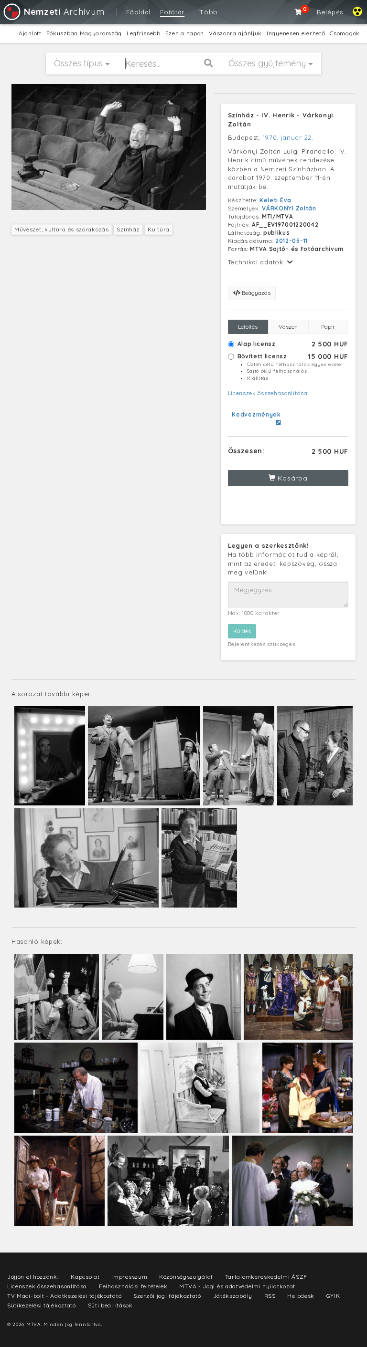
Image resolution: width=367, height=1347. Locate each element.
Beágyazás (255, 292)
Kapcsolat (85, 1276)
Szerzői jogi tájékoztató (167, 1295)
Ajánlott (30, 33)
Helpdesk (300, 1295)
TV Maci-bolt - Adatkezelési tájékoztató (64, 1295)
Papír (328, 326)
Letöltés (248, 326)
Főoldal (138, 12)
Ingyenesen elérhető (296, 33)
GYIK (333, 1295)
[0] (298, 12)
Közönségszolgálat (186, 1276)
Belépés (330, 12)
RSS (270, 1295)
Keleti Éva (275, 200)
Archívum (64, 11)
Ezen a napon (184, 33)
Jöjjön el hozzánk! (33, 1276)
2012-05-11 (291, 240)
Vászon (288, 326)
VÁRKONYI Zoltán (289, 208)
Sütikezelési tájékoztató (41, 1305)
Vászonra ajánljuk (235, 33)
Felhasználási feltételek (133, 1286)
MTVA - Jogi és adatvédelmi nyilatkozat (237, 1286)
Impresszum (129, 1276)
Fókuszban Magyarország (84, 33)
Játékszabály (232, 1295)
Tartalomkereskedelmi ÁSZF (266, 1276)
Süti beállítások (110, 1305)
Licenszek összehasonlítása (268, 393)
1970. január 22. (288, 137)
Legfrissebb (144, 33)
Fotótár (172, 12)
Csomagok (345, 33)
